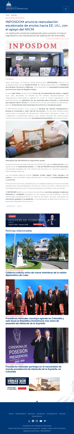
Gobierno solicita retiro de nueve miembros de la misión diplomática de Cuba (36, 273)
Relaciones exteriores (15, 18)
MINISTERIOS (37, 416)
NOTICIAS (31, 414)
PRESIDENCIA (21, 414)
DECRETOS (41, 414)
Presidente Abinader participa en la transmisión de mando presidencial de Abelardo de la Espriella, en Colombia (33, 369)
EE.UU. (19, 206)
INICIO (11, 414)
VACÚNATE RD (52, 414)
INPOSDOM (11, 206)
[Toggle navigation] (65, 9)
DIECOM (62, 414)
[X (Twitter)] (29, 421)
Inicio (7, 15)
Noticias (14, 15)
